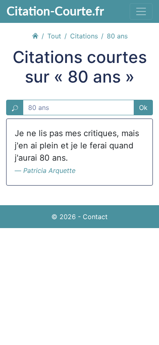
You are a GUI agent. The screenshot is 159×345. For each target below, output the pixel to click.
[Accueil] (35, 35)
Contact (95, 217)
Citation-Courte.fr (55, 10)
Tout (54, 36)
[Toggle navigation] (141, 11)
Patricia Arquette (49, 170)
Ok (143, 107)
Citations (84, 36)
